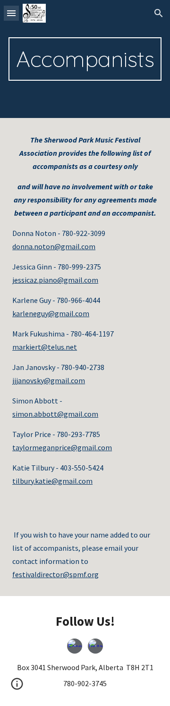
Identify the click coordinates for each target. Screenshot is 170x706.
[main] (85, 59)
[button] (11, 13)
